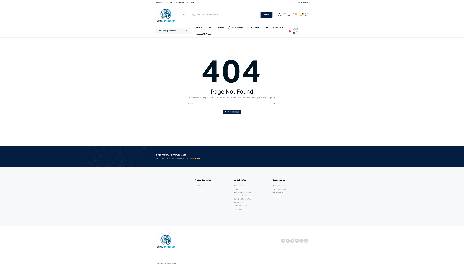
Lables (221, 27)
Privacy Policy (239, 202)
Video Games (199, 186)
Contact (266, 27)
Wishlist (193, 2)
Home (197, 27)
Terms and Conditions (241, 206)
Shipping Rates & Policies (243, 196)
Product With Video (203, 34)
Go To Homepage (232, 112)
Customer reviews (279, 189)
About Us (159, 2)
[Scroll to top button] (459, 267)
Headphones (237, 27)
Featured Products (182, 2)
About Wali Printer (279, 186)
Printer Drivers (252, 27)
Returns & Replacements (242, 192)
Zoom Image (278, 27)
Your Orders (238, 189)
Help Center (238, 209)
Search (266, 14)
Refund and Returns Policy (243, 199)
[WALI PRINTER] (166, 14)
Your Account (238, 186)
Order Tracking (303, 2)
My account (169, 2)
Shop (208, 27)
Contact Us (277, 196)
